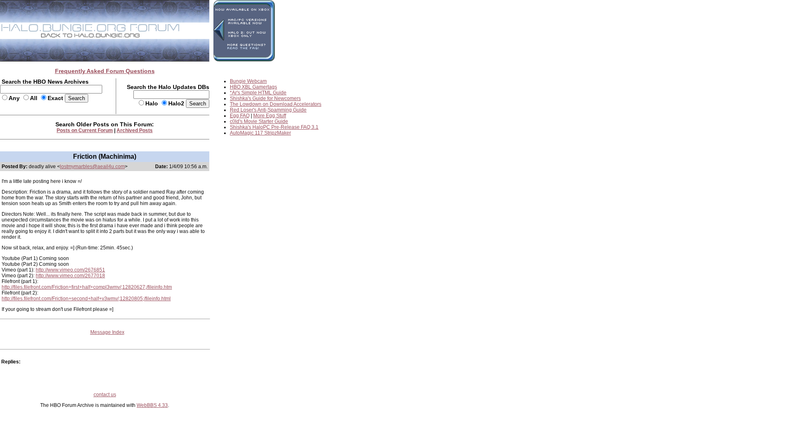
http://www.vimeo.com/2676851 (70, 270)
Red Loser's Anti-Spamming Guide (268, 110)
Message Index (107, 332)
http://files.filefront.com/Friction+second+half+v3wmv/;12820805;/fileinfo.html (86, 298)
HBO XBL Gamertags (253, 87)
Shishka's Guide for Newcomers (265, 98)
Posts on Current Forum (85, 130)
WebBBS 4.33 (152, 405)
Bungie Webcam (248, 81)
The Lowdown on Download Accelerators (275, 104)
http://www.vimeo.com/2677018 (70, 276)
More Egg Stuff (269, 116)
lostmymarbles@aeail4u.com (92, 166)
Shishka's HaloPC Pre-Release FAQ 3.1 (274, 127)
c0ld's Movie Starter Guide (259, 121)
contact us (105, 394)
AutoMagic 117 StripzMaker (260, 133)
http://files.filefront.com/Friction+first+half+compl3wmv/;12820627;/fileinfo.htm (87, 287)
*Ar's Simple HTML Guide (258, 93)
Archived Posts (135, 130)
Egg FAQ (240, 116)
